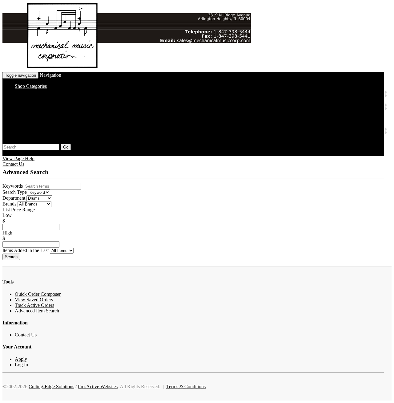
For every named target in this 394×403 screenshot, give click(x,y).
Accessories (50, 95)
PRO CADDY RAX (71, 123)
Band (32, 91)
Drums (33, 104)
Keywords (12, 186)
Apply (21, 359)
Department (13, 198)
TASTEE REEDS (69, 99)
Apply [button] (25, 153)
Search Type (14, 192)
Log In (21, 364)
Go (65, 147)
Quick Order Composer (38, 294)
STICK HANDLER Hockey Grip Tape (90, 136)
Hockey (34, 128)
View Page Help (18, 158)
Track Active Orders (34, 305)
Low (7, 215)
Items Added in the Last (25, 250)
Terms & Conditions (186, 386)
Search (11, 256)
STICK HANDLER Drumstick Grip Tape (92, 117)
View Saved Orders (34, 299)
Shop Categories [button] (31, 86)
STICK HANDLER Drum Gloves (85, 112)
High (7, 232)
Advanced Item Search (37, 310)
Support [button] (10, 153)
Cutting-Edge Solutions (51, 386)
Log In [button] (39, 153)
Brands (9, 203)
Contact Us (13, 164)
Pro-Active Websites (98, 386)
